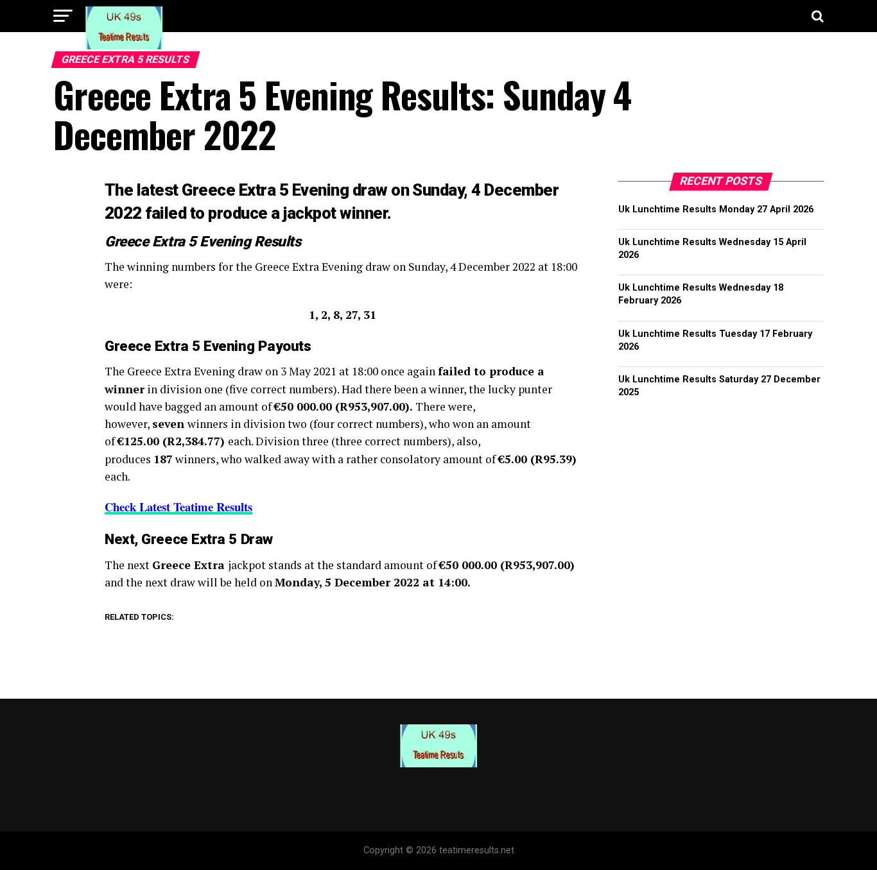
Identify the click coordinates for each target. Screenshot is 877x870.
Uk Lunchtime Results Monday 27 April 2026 (715, 209)
